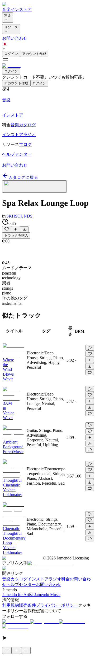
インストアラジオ (44, 579)
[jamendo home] (11, 4)
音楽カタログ (14, 579)
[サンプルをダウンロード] (24, 229)
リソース (11, 27)
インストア (21, 9)
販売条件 (27, 605)
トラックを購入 (16, 235)
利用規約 (10, 605)
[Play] (34, 186)
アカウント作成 (34, 54)
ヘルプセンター (21, 584)
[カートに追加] (90, 372)
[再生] (90, 348)
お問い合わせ (14, 38)
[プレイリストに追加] (15, 229)
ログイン (11, 54)
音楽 (6, 9)
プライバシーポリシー (57, 605)
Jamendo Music (47, 594)
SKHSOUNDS (19, 216)
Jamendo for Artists (18, 594)
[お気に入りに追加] (6, 229)
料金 (7, 16)
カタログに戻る (23, 177)
